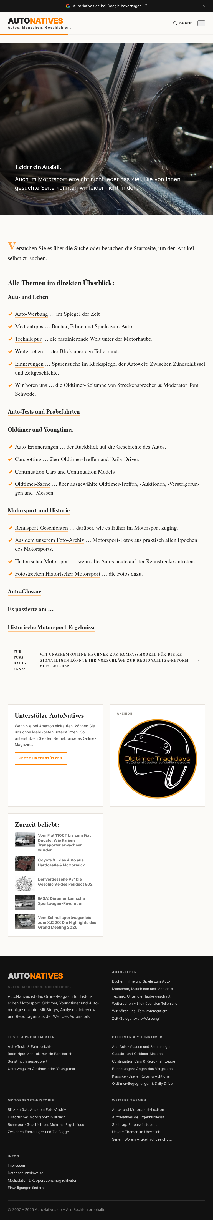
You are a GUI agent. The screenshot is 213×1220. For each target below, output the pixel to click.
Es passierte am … (31, 609)
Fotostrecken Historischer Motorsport (57, 573)
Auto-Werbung (31, 313)
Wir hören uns (31, 385)
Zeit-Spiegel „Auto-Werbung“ (136, 1018)
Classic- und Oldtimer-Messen (137, 1054)
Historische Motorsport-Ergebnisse (51, 627)
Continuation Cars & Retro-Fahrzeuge (143, 1061)
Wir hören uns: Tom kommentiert (139, 1011)
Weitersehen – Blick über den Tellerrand (145, 1003)
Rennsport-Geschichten (41, 527)
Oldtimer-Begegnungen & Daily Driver (143, 1083)
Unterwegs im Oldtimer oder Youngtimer (41, 1069)
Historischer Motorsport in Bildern (36, 1117)
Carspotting (28, 459)
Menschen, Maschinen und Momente (142, 989)
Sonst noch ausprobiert (27, 1061)
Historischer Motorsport (42, 561)
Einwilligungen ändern (26, 1188)
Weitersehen (29, 351)
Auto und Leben (28, 296)
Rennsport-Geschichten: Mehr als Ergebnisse (46, 1125)
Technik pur (28, 338)
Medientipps (29, 326)
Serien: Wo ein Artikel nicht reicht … (142, 1139)
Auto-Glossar (24, 591)
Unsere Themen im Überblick (136, 1132)
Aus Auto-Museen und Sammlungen (141, 1046)
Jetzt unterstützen (40, 758)
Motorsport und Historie (39, 510)
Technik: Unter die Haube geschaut (141, 996)
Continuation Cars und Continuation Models (65, 471)
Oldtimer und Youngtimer (40, 429)
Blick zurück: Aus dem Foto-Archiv (37, 1110)
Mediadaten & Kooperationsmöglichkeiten (42, 1180)
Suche (81, 248)
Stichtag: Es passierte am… (135, 1125)
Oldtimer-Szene (32, 483)
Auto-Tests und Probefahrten (44, 411)
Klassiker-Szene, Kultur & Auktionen (141, 1076)
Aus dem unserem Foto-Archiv (49, 539)
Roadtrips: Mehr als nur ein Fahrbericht (41, 1054)
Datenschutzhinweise (25, 1173)
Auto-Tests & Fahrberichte (30, 1046)
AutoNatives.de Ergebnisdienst (138, 1117)
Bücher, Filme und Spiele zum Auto (141, 981)
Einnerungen (29, 363)
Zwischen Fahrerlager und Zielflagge (38, 1132)
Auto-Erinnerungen (36, 446)
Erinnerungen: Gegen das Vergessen (142, 1069)
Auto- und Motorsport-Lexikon (138, 1110)
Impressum (17, 1165)
